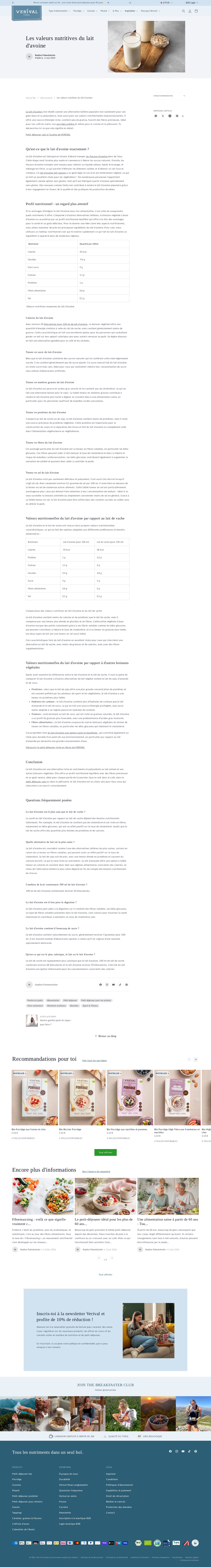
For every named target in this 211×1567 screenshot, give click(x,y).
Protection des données (119, 1507)
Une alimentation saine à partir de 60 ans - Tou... (167, 1222)
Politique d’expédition (160, 1557)
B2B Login (190, 2)
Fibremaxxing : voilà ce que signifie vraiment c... (39, 1222)
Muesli (16, 1490)
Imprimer (111, 1473)
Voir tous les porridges (94, 1060)
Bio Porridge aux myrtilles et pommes (127, 1129)
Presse (62, 1501)
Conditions (112, 1479)
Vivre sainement (35, 1005)
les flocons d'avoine (97, 156)
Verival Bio (31, 98)
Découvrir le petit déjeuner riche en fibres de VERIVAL (55, 747)
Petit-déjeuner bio (22, 1473)
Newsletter (65, 1512)
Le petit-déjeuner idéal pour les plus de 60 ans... (104, 1222)
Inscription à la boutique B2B (75, 1518)
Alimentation (46, 98)
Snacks (16, 1507)
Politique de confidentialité (117, 1557)
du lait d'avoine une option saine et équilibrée (73, 732)
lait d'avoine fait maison (53, 172)
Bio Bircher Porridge (70, 1129)
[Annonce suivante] (130, 2)
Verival (39, 1557)
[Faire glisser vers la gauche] (189, 1059)
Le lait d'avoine (34, 111)
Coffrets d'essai (20, 1523)
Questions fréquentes (71, 1490)
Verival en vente (68, 1496)
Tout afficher (105, 1152)
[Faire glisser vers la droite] (195, 1059)
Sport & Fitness (90, 1005)
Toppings (17, 1512)
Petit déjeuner (70, 1000)
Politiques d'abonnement (119, 1485)
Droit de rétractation (117, 1496)
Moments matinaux (56, 1005)
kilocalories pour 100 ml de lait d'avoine (66, 324)
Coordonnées (177, 1557)
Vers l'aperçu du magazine (96, 1171)
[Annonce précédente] (13, 2)
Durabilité (64, 1479)
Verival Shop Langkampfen (73, 1485)
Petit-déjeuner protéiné (25, 1496)
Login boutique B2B (69, 1523)
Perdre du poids (35, 1000)
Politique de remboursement (92, 1557)
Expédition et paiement (118, 1490)
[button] (59, 11)
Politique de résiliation (190, 1560)
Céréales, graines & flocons (27, 1518)
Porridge (17, 1479)
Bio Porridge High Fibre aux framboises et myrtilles (177, 1131)
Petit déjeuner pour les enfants (96, 1000)
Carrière (63, 1507)
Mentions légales (192, 1557)
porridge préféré (66, 124)
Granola (16, 1485)
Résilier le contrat (115, 1501)
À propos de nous (68, 1473)
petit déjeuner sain (36, 781)
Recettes (74, 1005)
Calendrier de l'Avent (23, 1529)
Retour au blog (107, 1036)
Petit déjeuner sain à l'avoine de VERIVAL (48, 134)
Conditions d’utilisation (140, 1557)
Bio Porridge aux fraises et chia (29, 1129)
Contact (110, 1512)
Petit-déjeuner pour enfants (27, 1501)
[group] (17, 1413)
